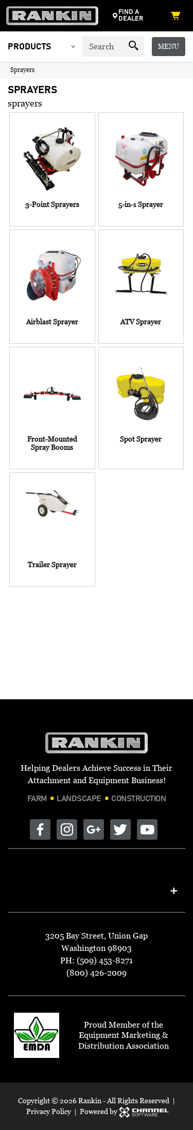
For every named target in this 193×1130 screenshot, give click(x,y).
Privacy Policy (48, 1111)
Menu (168, 46)
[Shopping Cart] (177, 15)
